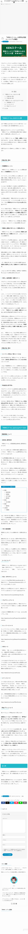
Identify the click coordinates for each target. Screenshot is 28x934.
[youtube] (16, 904)
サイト (4, 844)
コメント (5, 818)
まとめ (6, 108)
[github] (14, 904)
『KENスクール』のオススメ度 (12, 94)
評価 (22, 796)
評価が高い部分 (10, 96)
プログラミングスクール (15, 796)
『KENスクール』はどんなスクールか (13, 100)
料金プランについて (11, 106)
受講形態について (11, 102)
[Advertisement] (14, 19)
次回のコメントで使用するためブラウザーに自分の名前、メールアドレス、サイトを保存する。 (14, 850)
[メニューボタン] (26, 1)
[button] (3, 803)
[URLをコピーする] (25, 803)
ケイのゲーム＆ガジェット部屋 (14, 1)
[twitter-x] (12, 904)
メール (4, 839)
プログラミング (5, 41)
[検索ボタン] (1, 1)
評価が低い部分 (10, 98)
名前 (4, 835)
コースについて (10, 104)
